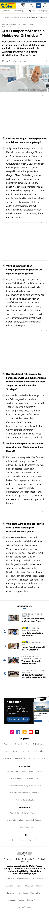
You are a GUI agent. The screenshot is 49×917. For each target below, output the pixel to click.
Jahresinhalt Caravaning (24, 827)
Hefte (23, 1)
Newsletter (19, 744)
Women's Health (24, 907)
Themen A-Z (8, 758)
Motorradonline (36, 893)
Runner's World (33, 900)
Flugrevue (29, 886)
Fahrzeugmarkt (43, 10)
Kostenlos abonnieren (18, 719)
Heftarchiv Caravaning (14, 820)
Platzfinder (6, 10)
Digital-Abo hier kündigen (18, 793)
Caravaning (8, 744)
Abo (17, 1)
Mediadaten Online (16, 840)
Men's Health (23, 893)
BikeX (39, 879)
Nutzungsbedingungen (31, 771)
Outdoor (11, 900)
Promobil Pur (24, 751)
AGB (18, 771)
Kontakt (10, 771)
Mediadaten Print (33, 840)
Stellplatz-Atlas (37, 751)
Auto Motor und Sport (25, 879)
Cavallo (19, 886)
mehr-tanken (10, 893)
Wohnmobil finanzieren (37, 758)
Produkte (30, 1)
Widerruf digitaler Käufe (24, 800)
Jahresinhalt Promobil (33, 820)
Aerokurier (10, 879)
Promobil (21, 900)
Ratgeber (31, 10)
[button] (24, 78)
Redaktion (35, 793)
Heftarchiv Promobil (29, 813)
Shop (28, 744)
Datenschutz (16, 778)
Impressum (35, 785)
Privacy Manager (29, 778)
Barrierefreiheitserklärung (18, 785)
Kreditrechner (20, 758)
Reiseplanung (19, 10)
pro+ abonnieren (10, 751)
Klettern (39, 886)
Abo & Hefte (14, 813)
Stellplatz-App (38, 744)
